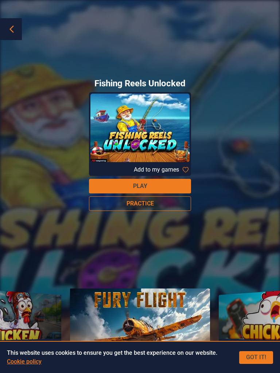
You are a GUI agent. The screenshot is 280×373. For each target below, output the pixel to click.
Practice (140, 203)
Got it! (256, 357)
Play (140, 185)
